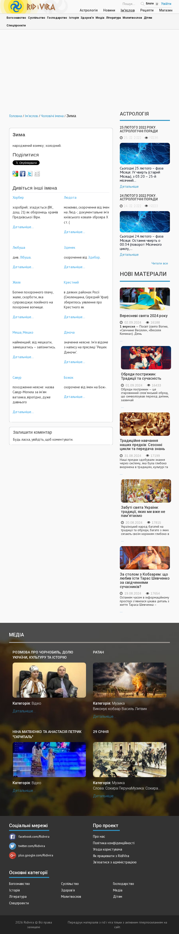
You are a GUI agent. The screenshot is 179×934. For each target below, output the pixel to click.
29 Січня (101, 732)
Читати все (159, 263)
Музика (118, 703)
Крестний (71, 282)
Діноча (69, 332)
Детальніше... (23, 227)
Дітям (148, 17)
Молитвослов (132, 17)
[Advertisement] (89, 71)
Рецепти (147, 10)
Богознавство (16, 17)
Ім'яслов (128, 10)
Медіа (100, 17)
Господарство (57, 17)
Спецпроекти (16, 25)
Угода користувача (107, 849)
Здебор (94, 257)
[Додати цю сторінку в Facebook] (22, 174)
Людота (70, 197)
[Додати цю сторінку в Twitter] (30, 174)
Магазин (165, 10)
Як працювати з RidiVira (111, 856)
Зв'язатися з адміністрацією (115, 862)
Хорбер (18, 197)
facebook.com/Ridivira (33, 836)
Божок (68, 377)
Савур (17, 377)
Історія (74, 17)
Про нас (99, 836)
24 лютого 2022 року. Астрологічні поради (139, 197)
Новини (109, 10)
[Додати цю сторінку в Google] (15, 174)
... (144, 333)
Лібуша (25, 257)
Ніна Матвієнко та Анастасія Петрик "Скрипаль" (47, 734)
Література (113, 17)
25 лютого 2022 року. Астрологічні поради (139, 129)
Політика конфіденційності (113, 843)
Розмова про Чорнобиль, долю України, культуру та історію (43, 654)
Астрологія (89, 10)
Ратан (98, 652)
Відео (36, 703)
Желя (17, 282)
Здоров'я (87, 17)
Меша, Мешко (23, 332)
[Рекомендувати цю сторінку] (37, 174)
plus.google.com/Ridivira (35, 855)
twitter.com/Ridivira (31, 846)
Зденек (69, 247)
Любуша (19, 247)
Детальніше (129, 186)
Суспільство (36, 17)
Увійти (166, 4)
